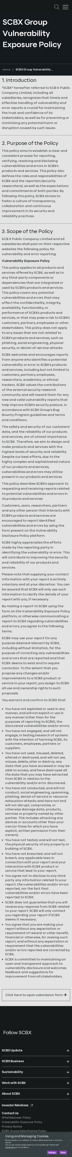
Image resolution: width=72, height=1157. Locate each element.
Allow (63, 1153)
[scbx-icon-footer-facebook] (4, 1038)
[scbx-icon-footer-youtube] (11, 1038)
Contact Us (10, 1113)
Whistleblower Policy (16, 1117)
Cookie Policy (10, 1147)
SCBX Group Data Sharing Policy (24, 1131)
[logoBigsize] (12, 3)
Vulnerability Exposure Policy (22, 1122)
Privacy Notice (12, 1126)
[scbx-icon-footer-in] (19, 1038)
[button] (36, 1050)
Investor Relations (15, 1105)
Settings (52, 1153)
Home (6, 69)
